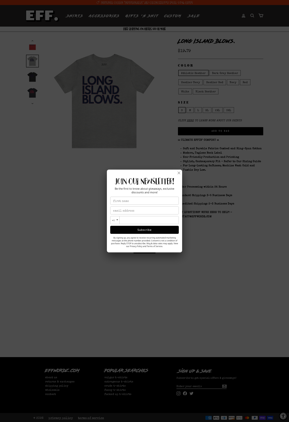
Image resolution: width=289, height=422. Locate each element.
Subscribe (144, 230)
